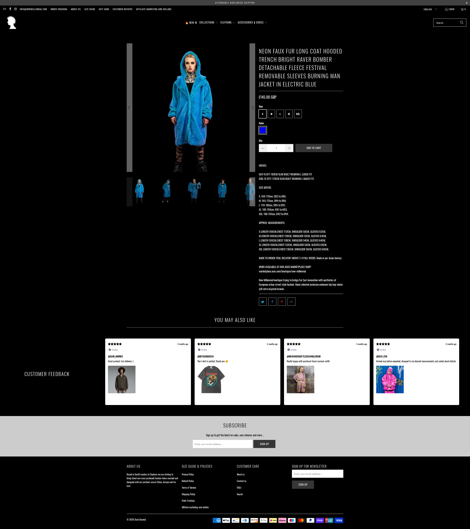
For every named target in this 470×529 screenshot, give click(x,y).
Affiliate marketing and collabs (153, 9)
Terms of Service (189, 487)
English (428, 9)
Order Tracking (59, 9)
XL (289, 114)
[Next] (252, 107)
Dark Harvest (140, 519)
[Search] (461, 23)
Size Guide (89, 9)
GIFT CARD (104, 9)
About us (76, 9)
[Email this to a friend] (291, 302)
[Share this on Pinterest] (282, 302)
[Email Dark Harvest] (4, 9)
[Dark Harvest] (11, 22)
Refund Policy (188, 481)
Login (451, 9)
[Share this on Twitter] (263, 302)
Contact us (241, 481)
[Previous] (129, 107)
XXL (298, 114)
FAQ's (239, 487)
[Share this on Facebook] (272, 302)
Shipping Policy (188, 494)
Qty (260, 140)
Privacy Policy (188, 474)
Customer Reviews (123, 9)
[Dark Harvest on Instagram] (15, 9)
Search (240, 494)
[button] (208, 22)
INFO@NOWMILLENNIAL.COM (33, 9)
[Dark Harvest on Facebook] (9, 9)
